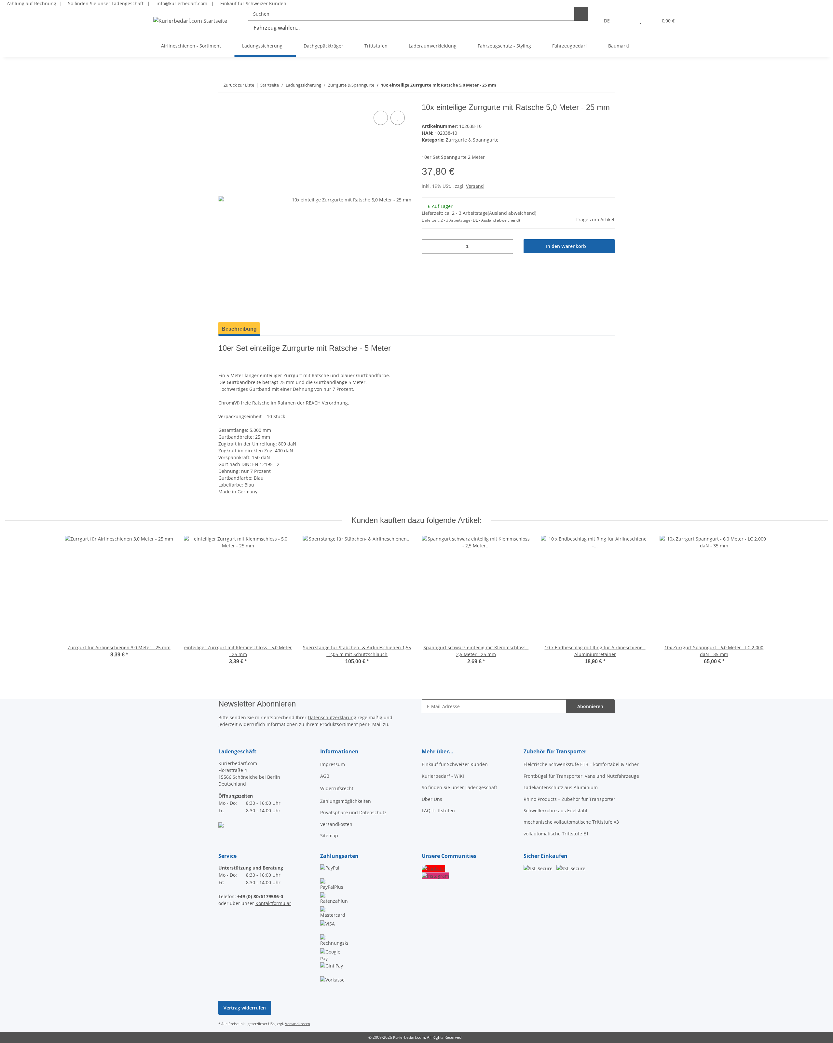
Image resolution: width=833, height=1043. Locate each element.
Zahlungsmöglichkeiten (345, 801)
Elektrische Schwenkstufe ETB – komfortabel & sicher (581, 764)
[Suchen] (581, 14)
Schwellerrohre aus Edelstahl (555, 810)
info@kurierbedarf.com (181, 3)
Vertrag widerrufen (245, 1008)
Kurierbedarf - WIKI (443, 776)
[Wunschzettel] (641, 20)
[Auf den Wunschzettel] (397, 118)
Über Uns (432, 799)
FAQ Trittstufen (438, 810)
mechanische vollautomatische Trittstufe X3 (571, 822)
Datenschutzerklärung (332, 717)
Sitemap (329, 835)
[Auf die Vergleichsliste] (381, 118)
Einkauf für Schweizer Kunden (252, 3)
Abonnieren (590, 706)
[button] (628, 20)
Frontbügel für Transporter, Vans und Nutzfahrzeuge (581, 776)
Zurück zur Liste (239, 85)
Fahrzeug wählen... (276, 27)
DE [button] (607, 21)
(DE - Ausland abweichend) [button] (495, 220)
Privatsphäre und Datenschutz (353, 812)
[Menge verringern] (429, 247)
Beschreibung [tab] (239, 329)
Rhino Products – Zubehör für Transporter (569, 799)
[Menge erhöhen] (506, 247)
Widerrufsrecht (336, 788)
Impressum (332, 764)
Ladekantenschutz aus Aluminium (561, 787)
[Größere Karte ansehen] (221, 824)
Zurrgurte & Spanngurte (472, 140)
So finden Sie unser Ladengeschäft (105, 3)
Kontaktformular (273, 903)
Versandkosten (336, 824)
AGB (324, 776)
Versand (475, 186)
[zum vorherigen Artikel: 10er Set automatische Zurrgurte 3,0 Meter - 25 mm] (608, 85)
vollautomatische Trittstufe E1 (556, 833)
